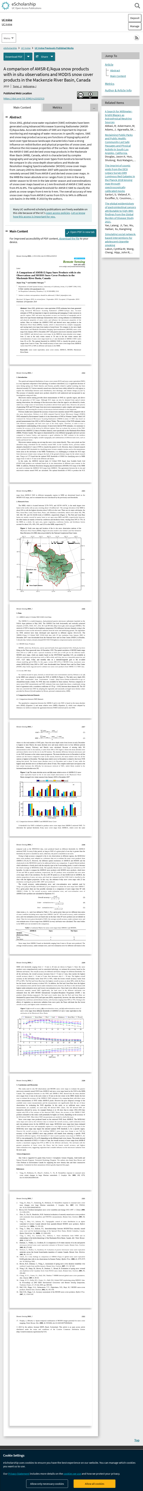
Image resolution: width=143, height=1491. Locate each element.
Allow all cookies (94, 1483)
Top (137, 1440)
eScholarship (10, 48)
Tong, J (17, 86)
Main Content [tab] (22, 107)
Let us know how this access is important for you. (49, 214)
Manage (133, 26)
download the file (69, 238)
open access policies (58, 213)
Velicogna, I (29, 86)
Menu (7, 38)
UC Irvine (7, 24)
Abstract (15, 117)
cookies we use (72, 1473)
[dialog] (71, 1470)
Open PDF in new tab (82, 232)
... (94, 107)
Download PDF (13, 56)
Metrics (109, 84)
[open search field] (137, 6)
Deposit (134, 18)
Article (109, 65)
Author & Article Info (118, 90)
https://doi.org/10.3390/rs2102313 (23, 98)
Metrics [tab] (57, 107)
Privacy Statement (18, 1473)
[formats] (28, 56)
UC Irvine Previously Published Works (54, 48)
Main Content (19, 231)
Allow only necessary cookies (47, 1483)
